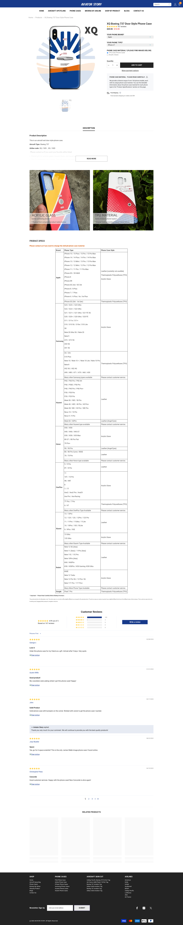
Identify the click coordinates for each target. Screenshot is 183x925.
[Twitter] (150, 908)
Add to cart (136, 65)
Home (30, 18)
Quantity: (110, 61)
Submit (82, 908)
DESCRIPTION (89, 128)
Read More (91, 159)
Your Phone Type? (115, 42)
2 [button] (88, 799)
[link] (60, 200)
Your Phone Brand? (115, 34)
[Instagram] (144, 908)
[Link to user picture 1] (35, 659)
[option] (65, 57)
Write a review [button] (135, 622)
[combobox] (160, 4)
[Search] (162, 4)
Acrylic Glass (113, 55)
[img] (35, 640)
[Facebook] (137, 908)
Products (38, 18)
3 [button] (92, 799)
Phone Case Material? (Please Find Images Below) (129, 50)
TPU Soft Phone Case (117, 52)
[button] (112, 27)
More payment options (130, 70)
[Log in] (175, 4)
